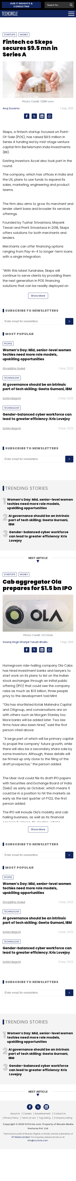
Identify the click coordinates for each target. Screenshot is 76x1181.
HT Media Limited (20, 1137)
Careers (27, 1113)
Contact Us (60, 1113)
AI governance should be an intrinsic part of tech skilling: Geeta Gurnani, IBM (37, 386)
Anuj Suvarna (11, 108)
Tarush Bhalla (38, 642)
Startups (9, 34)
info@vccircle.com (38, 1140)
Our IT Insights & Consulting (21, 5)
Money (24, 34)
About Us (15, 1113)
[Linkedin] (42, 116)
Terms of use (29, 1117)
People (8, 343)
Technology (11, 378)
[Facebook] (26, 116)
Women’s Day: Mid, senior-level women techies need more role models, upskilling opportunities (37, 354)
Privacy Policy (11, 1117)
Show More (38, 296)
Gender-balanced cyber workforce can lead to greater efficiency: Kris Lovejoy (37, 416)
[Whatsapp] (49, 116)
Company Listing (63, 1117)
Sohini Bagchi (12, 398)
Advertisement (42, 1113)
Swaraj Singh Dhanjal (16, 642)
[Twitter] (34, 116)
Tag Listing (45, 1117)
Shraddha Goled (14, 368)
